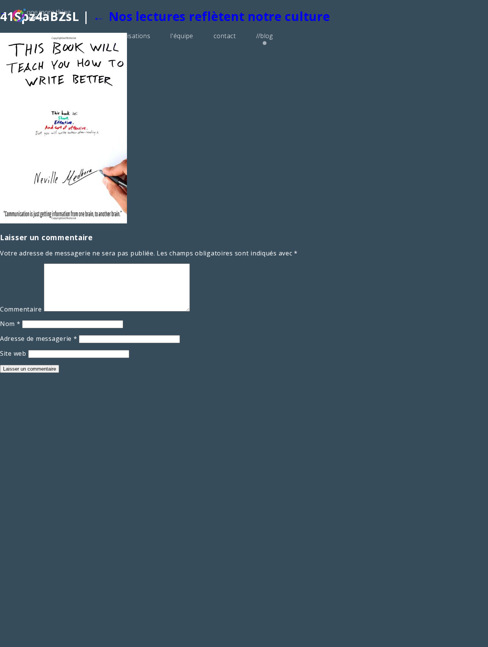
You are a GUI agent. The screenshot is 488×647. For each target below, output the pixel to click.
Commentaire (21, 309)
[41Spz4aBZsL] (63, 221)
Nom (10, 323)
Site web (13, 353)
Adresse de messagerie (38, 338)
